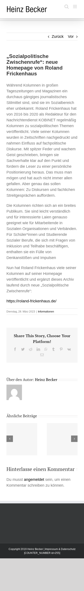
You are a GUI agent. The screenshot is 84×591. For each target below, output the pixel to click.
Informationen (46, 311)
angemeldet (34, 479)
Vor (71, 36)
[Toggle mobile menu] (75, 6)
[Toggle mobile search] (66, 6)
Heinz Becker (46, 379)
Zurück (58, 36)
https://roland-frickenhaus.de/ (31, 301)
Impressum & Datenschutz (60, 549)
